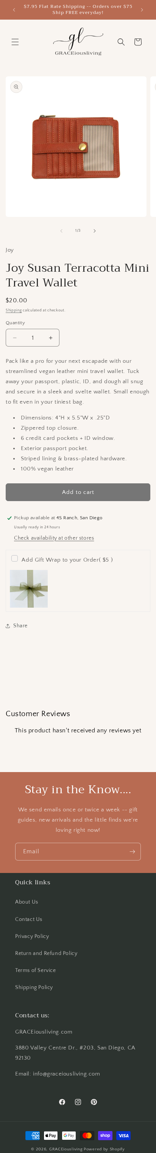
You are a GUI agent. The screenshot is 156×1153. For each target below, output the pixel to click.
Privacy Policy (32, 936)
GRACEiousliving (66, 1149)
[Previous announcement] (14, 10)
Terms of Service (35, 970)
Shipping (14, 310)
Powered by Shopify (104, 1149)
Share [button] (20, 626)
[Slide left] (61, 231)
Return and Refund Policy (46, 953)
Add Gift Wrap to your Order (67, 560)
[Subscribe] (132, 851)
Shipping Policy (34, 987)
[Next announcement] (142, 10)
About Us (26, 902)
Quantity (15, 322)
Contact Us (28, 919)
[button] (15, 42)
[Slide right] (94, 231)
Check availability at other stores (54, 538)
